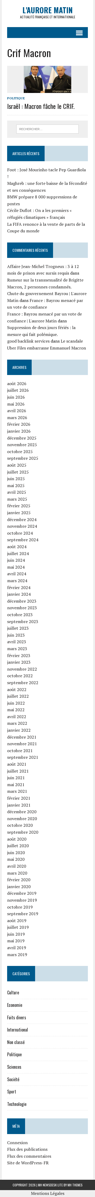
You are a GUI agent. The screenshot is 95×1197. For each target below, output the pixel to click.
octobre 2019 (20, 907)
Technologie (16, 1104)
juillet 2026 (18, 390)
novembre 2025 (22, 445)
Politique (16, 98)
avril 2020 (16, 866)
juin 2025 (16, 479)
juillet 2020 (18, 846)
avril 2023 (16, 642)
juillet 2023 (18, 628)
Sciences (14, 1067)
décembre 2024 (21, 519)
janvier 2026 (19, 431)
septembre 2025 (22, 458)
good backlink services (28, 341)
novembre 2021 (22, 744)
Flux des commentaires (29, 1156)
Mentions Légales (47, 1193)
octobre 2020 (20, 825)
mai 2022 (16, 710)
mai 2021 (16, 784)
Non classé (16, 1042)
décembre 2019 (21, 893)
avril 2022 (16, 716)
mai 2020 (16, 859)
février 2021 (18, 798)
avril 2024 (16, 574)
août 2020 (16, 839)
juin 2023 (16, 635)
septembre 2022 (22, 682)
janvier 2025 (19, 513)
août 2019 (16, 920)
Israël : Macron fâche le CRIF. (40, 106)
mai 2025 (16, 485)
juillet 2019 (18, 927)
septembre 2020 (22, 832)
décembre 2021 (21, 737)
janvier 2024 (19, 594)
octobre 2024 (20, 533)
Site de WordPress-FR (28, 1163)
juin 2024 (16, 560)
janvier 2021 (19, 805)
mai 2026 (16, 404)
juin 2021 (16, 778)
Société (13, 1079)
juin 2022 (16, 703)
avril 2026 (16, 411)
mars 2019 (17, 954)
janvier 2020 (19, 886)
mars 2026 (17, 417)
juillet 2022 (18, 696)
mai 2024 (16, 567)
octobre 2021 (20, 750)
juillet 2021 (18, 771)
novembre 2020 (22, 818)
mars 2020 (17, 873)
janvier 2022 (19, 730)
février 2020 (18, 880)
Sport (11, 1091)
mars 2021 (17, 791)
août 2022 (16, 689)
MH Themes (75, 1185)
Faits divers (16, 1017)
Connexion (17, 1142)
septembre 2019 (22, 914)
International (17, 1029)
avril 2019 (16, 948)
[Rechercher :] (47, 128)
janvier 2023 (19, 662)
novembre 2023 (22, 608)
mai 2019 (16, 941)
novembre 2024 (22, 526)
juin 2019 (16, 934)
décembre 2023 (21, 601)
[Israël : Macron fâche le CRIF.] (47, 89)
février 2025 (18, 506)
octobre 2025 (20, 451)
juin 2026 (16, 397)
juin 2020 (16, 852)
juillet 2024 (18, 553)
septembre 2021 (22, 757)
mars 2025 (17, 499)
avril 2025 (16, 492)
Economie (14, 1005)
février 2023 (18, 655)
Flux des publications (27, 1149)
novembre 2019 (22, 900)
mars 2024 (17, 580)
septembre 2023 (22, 621)
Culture (13, 992)
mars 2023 (17, 648)
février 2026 (18, 424)
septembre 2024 (22, 540)
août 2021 (16, 764)
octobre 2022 (20, 676)
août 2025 (16, 465)
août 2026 (16, 383)
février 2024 (18, 587)
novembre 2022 (22, 669)
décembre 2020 (21, 812)
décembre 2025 (21, 438)
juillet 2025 (18, 472)
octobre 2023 (20, 614)
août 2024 (16, 546)
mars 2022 (17, 723)
